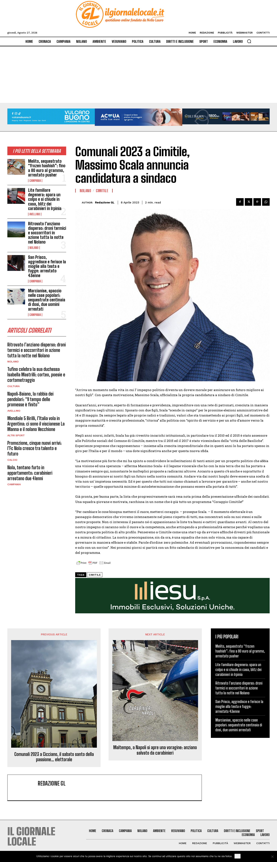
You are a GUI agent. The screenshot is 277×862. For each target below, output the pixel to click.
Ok (237, 856)
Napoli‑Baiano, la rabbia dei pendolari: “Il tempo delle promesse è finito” (30, 399)
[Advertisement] (138, 74)
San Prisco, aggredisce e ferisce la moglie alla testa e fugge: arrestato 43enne (47, 266)
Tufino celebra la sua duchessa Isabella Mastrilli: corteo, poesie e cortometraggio (36, 374)
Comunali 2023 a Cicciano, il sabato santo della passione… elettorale (54, 757)
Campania (35, 180)
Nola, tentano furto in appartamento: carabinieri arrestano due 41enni (29, 473)
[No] (272, 856)
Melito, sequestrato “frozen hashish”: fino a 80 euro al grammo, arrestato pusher (46, 168)
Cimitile (102, 191)
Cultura (13, 386)
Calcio (12, 460)
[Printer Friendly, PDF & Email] (93, 565)
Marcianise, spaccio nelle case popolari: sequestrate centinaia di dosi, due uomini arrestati (46, 300)
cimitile (95, 574)
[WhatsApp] (266, 202)
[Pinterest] (257, 202)
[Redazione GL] (78, 202)
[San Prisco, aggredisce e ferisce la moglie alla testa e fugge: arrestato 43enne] (16, 263)
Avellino (34, 214)
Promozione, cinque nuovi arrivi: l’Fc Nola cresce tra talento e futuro (34, 448)
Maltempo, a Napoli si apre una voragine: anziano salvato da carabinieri (155, 750)
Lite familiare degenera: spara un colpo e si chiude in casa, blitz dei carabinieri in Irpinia (44, 199)
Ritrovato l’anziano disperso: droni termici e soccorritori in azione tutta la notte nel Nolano (47, 233)
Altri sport (16, 435)
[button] (249, 41)
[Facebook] (240, 202)
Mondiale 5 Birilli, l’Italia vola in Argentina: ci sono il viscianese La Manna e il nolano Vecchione (36, 424)
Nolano (33, 247)
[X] (248, 202)
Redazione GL (104, 202)
